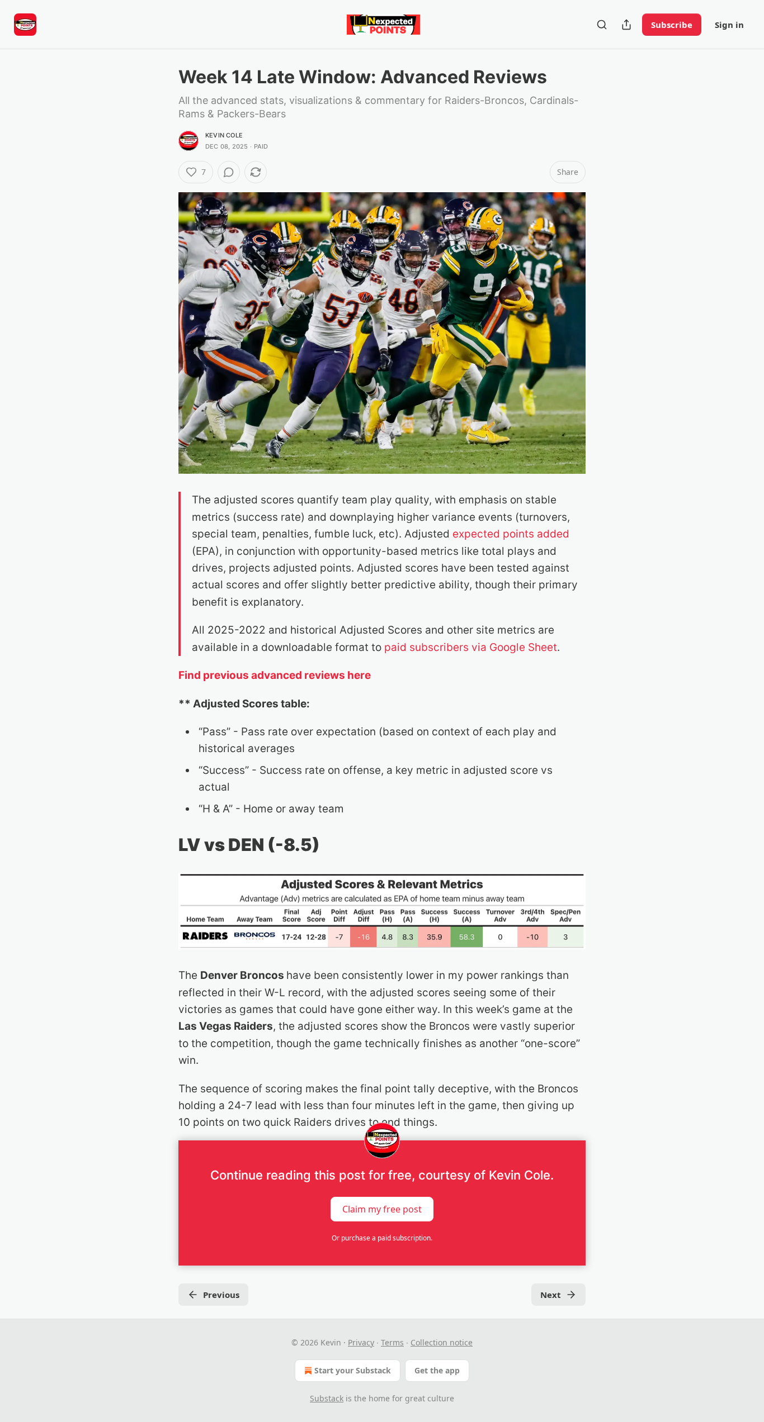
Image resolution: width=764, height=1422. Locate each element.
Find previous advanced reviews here (274, 675)
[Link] (163, 845)
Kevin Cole (224, 135)
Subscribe (671, 24)
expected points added (510, 533)
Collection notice (442, 1342)
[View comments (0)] (229, 172)
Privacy (361, 1342)
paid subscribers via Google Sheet (470, 647)
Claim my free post (382, 1208)
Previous (221, 1294)
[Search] (602, 24)
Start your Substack (352, 1370)
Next (550, 1294)
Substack (326, 1398)
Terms (392, 1342)
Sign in (729, 24)
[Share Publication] (626, 24)
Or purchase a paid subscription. (382, 1238)
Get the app (437, 1370)
